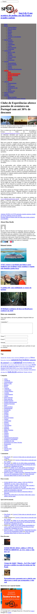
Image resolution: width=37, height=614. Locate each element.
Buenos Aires (3, 360)
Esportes (6, 61)
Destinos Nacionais (13, 75)
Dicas (9, 84)
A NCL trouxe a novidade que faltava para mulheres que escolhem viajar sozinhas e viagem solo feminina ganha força (17, 266)
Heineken (3, 368)
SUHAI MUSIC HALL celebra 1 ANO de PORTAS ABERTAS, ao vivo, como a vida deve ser (18, 483)
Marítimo (10, 78)
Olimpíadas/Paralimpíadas (15, 69)
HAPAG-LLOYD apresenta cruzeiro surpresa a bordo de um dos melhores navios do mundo (18, 214)
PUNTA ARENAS (32, 369)
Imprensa (6, 95)
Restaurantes (11, 60)
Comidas (10, 55)
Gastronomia (7, 50)
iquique (17, 368)
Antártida (21, 357)
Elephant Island (22, 366)
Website (3, 342)
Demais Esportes (12, 64)
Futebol (10, 66)
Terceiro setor (11, 91)
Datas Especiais (12, 47)
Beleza (6, 26)
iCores (32, 611)
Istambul (21, 368)
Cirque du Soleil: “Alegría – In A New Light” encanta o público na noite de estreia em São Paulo (19, 486)
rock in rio (12, 371)
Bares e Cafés (11, 52)
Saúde (9, 38)
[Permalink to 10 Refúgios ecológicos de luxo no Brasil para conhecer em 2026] (14, 305)
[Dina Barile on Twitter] (3, 242)
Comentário (4, 322)
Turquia (25, 372)
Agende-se (10, 41)
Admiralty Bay (4, 357)
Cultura (10, 46)
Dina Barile (16, 366)
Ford (30, 366)
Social (9, 89)
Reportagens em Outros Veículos (16, 98)
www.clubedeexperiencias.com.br (10, 133)
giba (34, 366)
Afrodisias (9, 357)
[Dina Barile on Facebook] (5, 242)
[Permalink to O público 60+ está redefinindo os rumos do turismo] (14, 284)
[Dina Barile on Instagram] (13, 242)
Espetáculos (11, 49)
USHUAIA (30, 372)
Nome (2, 336)
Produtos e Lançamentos (14, 36)
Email (2, 339)
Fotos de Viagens (9, 92)
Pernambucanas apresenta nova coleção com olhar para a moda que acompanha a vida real (19, 489)
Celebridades (11, 44)
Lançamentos (11, 86)
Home (5, 24)
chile (33, 362)
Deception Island (21, 364)
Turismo (6, 71)
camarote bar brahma (20, 359)
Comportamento (12, 83)
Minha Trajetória (12, 97)
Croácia (12, 364)
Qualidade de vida (12, 88)
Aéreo (9, 72)
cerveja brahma (27, 362)
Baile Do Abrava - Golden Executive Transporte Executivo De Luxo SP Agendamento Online (20, 473)
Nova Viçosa (21, 369)
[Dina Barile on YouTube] (11, 242)
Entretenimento (8, 40)
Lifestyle (6, 81)
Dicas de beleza (12, 29)
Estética (10, 30)
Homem (10, 32)
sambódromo (20, 372)
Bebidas (10, 53)
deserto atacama (28, 364)
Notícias (10, 35)
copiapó (9, 364)
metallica (3, 369)
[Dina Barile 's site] (1, 242)
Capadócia (11, 362)
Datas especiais (12, 57)
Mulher (10, 33)
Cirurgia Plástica (12, 27)
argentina (26, 357)
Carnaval (10, 43)
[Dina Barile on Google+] (7, 242)
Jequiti (30, 368)
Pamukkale (26, 369)
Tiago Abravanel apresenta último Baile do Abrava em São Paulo (19, 474)
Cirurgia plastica (4, 364)
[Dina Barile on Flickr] (9, 242)
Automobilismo (12, 63)
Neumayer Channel (14, 369)
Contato (6, 94)
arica (29, 357)
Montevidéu (7, 369)
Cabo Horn (8, 360)
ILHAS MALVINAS (11, 368)
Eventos (10, 58)
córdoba (16, 364)
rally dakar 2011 (4, 372)
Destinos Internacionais (14, 74)
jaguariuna (25, 368)
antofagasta (17, 357)
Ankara (12, 357)
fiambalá (27, 366)
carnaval (18, 362)
